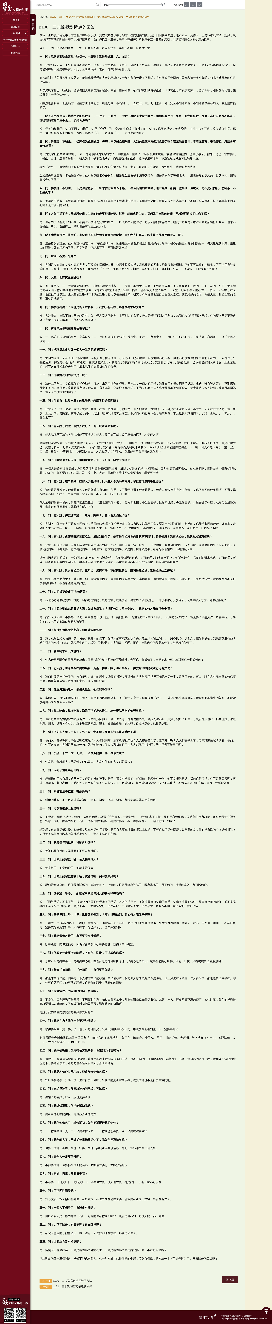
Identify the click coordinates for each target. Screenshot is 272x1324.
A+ (199, 5)
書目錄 (33, 24)
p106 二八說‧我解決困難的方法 (67, 1280)
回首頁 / (45, 17)
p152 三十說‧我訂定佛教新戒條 (67, 1286)
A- (186, 5)
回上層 (230, 1279)
